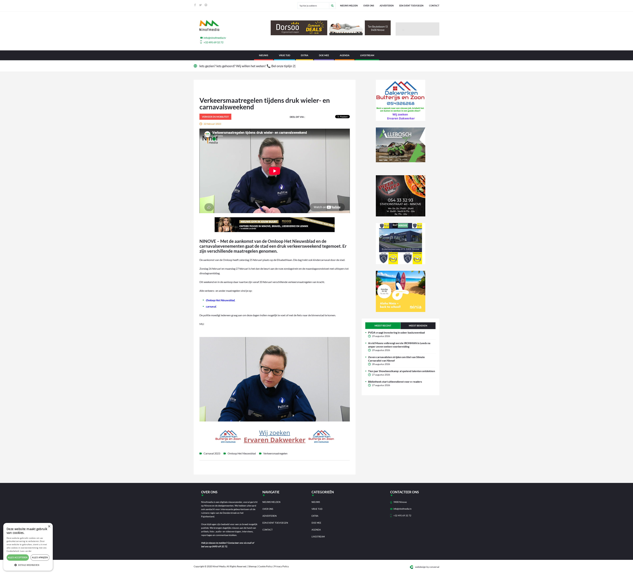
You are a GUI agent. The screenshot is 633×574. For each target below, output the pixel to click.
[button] (28, 565)
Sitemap (252, 566)
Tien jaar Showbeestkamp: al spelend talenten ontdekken (401, 371)
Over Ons (368, 5)
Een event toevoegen (411, 5)
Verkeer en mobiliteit (215, 116)
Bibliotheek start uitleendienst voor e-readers (395, 381)
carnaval (211, 306)
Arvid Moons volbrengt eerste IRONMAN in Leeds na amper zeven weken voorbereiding (399, 344)
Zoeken (332, 5)
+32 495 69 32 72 (213, 42)
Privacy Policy (281, 566)
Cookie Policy (265, 566)
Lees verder (25, 551)
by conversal (427, 566)
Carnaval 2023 (212, 453)
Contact (434, 5)
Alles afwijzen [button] (40, 557)
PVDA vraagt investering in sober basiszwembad (396, 332)
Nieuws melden (349, 5)
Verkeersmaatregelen (275, 453)
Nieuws (263, 55)
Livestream (367, 55)
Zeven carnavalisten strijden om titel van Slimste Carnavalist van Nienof (396, 358)
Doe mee (324, 55)
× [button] (49, 526)
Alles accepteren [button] (17, 557)
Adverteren (387, 5)
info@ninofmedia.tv (215, 37)
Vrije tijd (284, 55)
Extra (304, 55)
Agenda (344, 55)
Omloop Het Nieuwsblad (242, 453)
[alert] (28, 547)
